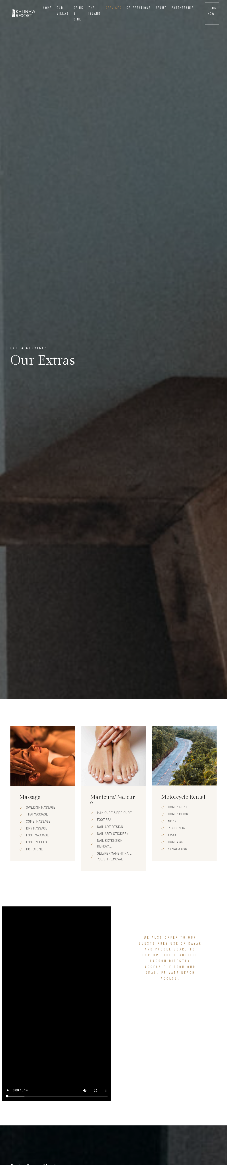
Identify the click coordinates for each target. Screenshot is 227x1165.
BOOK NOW (212, 11)
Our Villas (63, 10)
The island (94, 10)
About (161, 8)
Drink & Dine (79, 13)
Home (47, 8)
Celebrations (139, 8)
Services (114, 8)
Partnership (183, 8)
